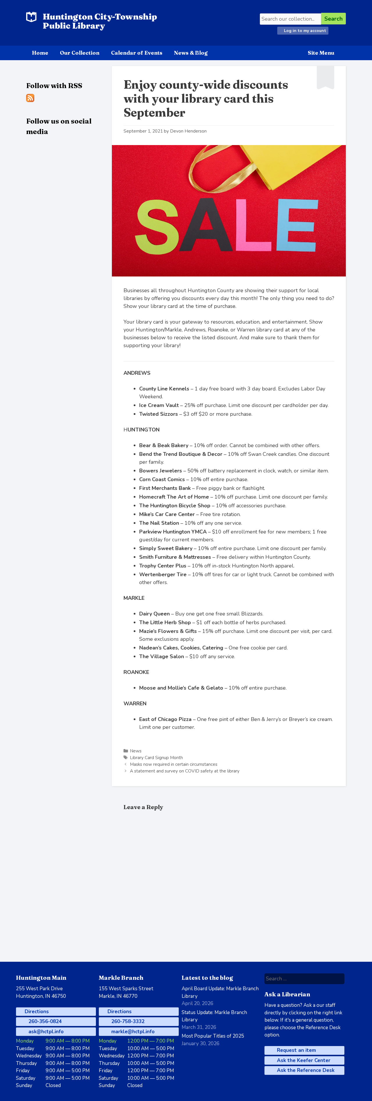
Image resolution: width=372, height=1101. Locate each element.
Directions (36, 1011)
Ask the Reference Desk (305, 1070)
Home (40, 52)
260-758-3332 (127, 1021)
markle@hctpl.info (132, 1031)
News (136, 751)
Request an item (296, 1050)
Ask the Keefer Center (303, 1060)
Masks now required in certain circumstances (173, 764)
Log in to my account (304, 30)
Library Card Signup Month (156, 758)
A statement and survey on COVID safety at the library (184, 771)
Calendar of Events (136, 52)
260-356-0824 (44, 1021)
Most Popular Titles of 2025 (213, 1036)
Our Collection (79, 52)
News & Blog (191, 52)
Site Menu (321, 52)
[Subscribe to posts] (30, 100)
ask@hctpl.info (45, 1031)
